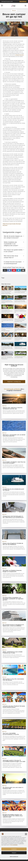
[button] (26, 834)
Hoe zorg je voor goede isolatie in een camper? (14, 250)
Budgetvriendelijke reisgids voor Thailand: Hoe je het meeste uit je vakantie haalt (12, 816)
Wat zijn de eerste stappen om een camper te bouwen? (14, 237)
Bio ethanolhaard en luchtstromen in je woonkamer (19, 339)
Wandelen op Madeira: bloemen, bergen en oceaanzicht (12, 571)
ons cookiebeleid (13, 844)
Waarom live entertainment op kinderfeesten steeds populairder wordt (20, 320)
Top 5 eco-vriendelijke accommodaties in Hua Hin (11, 734)
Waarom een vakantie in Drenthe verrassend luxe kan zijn (20, 311)
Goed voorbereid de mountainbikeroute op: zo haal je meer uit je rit (6, 311)
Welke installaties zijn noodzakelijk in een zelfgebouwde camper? (14, 243)
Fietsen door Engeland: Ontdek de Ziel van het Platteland (13, 544)
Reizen (14, 10)
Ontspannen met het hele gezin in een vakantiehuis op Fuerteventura (7, 357)
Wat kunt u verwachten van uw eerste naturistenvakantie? (14, 435)
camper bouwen (19, 55)
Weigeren (14, 852)
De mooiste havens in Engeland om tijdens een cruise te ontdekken (13, 625)
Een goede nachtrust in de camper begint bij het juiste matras (7, 348)
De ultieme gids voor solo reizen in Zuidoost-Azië (13, 788)
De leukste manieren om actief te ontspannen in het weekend (6, 301)
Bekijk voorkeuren (14, 856)
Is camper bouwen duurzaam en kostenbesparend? (14, 262)
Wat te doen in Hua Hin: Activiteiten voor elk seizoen (13, 679)
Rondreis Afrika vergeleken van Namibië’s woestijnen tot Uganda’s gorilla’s (13, 599)
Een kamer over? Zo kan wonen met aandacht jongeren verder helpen (6, 292)
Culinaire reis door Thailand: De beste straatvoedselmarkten (14, 706)
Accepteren (14, 849)
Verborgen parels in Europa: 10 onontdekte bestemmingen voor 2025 (14, 761)
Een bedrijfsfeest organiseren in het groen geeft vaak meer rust (7, 320)
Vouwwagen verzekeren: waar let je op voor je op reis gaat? (20, 329)
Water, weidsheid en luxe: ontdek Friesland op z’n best (12, 652)
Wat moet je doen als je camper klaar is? (14, 256)
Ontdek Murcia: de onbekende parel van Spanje (13, 489)
